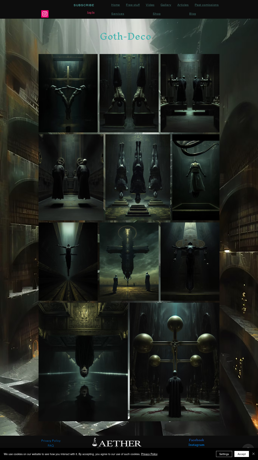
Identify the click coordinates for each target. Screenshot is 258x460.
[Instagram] (45, 14)
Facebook (196, 440)
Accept (242, 454)
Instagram (196, 444)
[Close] (253, 454)
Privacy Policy (149, 454)
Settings (224, 454)
